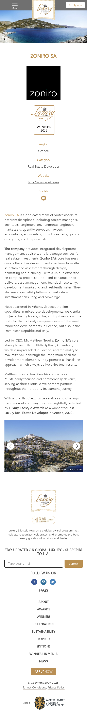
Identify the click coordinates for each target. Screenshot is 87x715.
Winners (44, 617)
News (43, 661)
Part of (27, 703)
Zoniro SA (11, 215)
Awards (43, 609)
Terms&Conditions (34, 687)
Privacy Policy (56, 687)
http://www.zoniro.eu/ (43, 182)
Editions (43, 646)
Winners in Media (43, 654)
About (43, 602)
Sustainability (43, 632)
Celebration (44, 624)
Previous (10, 446)
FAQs (43, 590)
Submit (73, 563)
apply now (44, 671)
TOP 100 (43, 639)
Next (76, 446)
